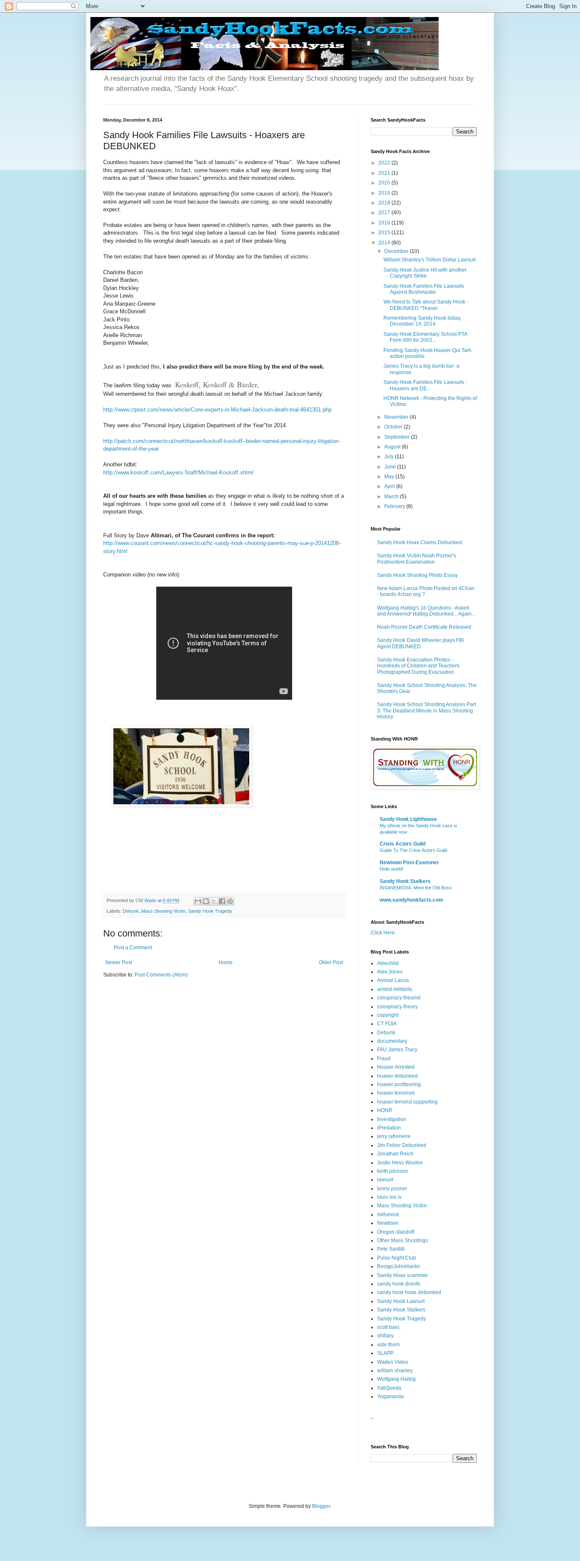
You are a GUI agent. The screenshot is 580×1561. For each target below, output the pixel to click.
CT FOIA (387, 1024)
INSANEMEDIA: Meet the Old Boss (416, 887)
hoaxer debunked (397, 1076)
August (393, 447)
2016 (384, 223)
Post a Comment (133, 948)
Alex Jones (390, 972)
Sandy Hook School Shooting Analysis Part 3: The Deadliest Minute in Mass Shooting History (426, 710)
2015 (384, 233)
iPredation (389, 1128)
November (397, 417)
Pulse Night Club (396, 1258)
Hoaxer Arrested (395, 1067)
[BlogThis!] (206, 901)
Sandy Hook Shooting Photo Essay (417, 575)
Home (226, 962)
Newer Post (118, 962)
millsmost (388, 1215)
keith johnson (392, 1171)
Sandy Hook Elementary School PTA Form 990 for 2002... (425, 337)
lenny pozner (392, 1189)
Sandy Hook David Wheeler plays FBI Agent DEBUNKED (420, 643)
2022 (384, 163)
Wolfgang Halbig (396, 1379)
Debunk (131, 911)
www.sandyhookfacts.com (411, 900)
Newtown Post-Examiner (409, 863)
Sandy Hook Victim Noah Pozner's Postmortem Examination (416, 559)
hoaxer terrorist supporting (407, 1102)
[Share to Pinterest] (230, 901)
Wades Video (392, 1362)
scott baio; (388, 1327)
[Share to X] (214, 901)
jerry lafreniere (394, 1136)
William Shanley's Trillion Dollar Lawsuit (429, 260)
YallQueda (389, 1388)
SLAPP (385, 1353)
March (392, 497)
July (389, 457)
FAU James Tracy (397, 1050)
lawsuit (385, 1180)
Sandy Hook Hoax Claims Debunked (419, 542)
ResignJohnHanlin (398, 1266)
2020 (384, 183)
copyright (387, 1015)
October (394, 427)
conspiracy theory (397, 1007)
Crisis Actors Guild (402, 844)
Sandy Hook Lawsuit (401, 1301)
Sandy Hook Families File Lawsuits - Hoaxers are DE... (425, 385)
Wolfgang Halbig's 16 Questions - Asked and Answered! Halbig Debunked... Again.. (425, 611)
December (397, 251)
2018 (384, 203)
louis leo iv (389, 1197)
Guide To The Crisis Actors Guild (413, 850)
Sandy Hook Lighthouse (408, 819)
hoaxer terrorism (396, 1093)
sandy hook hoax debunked (409, 1292)
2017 (384, 213)
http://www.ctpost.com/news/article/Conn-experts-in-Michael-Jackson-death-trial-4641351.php (217, 409)
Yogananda (390, 1396)
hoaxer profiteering (399, 1084)
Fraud (384, 1058)
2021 (384, 173)
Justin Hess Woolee (400, 1163)
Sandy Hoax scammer (402, 1275)
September (397, 437)
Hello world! (391, 868)
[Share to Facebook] (222, 901)
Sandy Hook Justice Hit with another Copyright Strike (425, 273)
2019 (384, 193)
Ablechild (388, 963)
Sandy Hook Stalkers (405, 881)
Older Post (331, 962)
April (390, 486)
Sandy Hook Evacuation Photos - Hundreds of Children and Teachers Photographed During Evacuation (418, 666)
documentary (392, 1041)
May (389, 477)
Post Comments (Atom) (161, 975)
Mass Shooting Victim (163, 911)
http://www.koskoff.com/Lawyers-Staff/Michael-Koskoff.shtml (178, 472)
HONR (384, 1110)
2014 (384, 243)
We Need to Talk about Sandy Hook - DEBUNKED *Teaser (425, 305)
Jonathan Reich (395, 1154)
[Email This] (198, 901)
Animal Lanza (393, 980)
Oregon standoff (395, 1232)
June (390, 467)
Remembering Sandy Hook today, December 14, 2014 (422, 321)
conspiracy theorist (398, 998)
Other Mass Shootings (402, 1240)
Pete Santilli (391, 1249)
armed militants (394, 989)
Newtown (388, 1223)
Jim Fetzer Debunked (401, 1145)
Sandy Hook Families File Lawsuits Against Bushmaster (423, 289)
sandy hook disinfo (398, 1284)
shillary (385, 1336)
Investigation (391, 1119)
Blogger (321, 1506)
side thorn (388, 1345)
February (395, 506)
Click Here (383, 933)
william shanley (395, 1371)
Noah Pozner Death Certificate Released (424, 627)
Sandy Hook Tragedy (210, 911)
